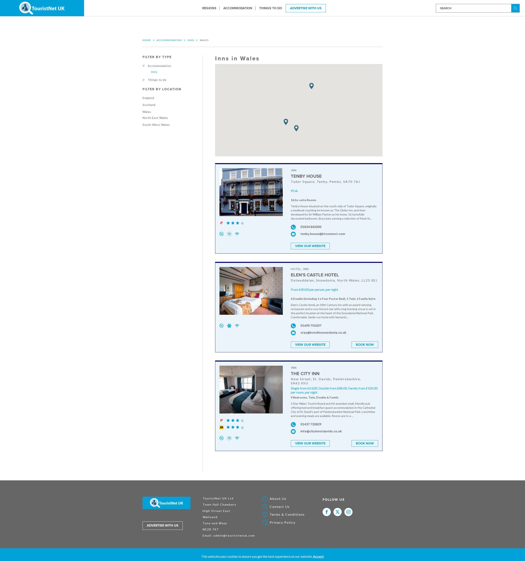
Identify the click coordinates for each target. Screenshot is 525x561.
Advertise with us (162, 525)
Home (147, 40)
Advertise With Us (306, 8)
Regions (209, 8)
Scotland (149, 104)
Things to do (270, 8)
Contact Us (280, 506)
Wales (147, 111)
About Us (278, 498)
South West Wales (156, 124)
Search (515, 8)
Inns (191, 40)
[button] (296, 128)
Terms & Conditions (287, 514)
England (148, 98)
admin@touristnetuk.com (234, 535)
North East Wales (155, 117)
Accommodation (237, 8)
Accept (318, 556)
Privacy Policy (283, 522)
